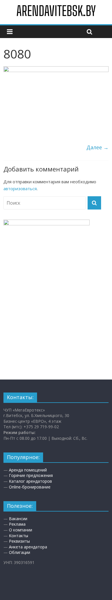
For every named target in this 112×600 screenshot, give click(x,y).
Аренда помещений (28, 470)
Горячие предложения (31, 475)
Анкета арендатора (28, 547)
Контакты (18, 535)
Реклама (17, 524)
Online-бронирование (30, 487)
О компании (20, 530)
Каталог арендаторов (30, 481)
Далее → (97, 147)
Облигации (19, 552)
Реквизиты (19, 541)
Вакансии (18, 518)
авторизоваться (20, 188)
